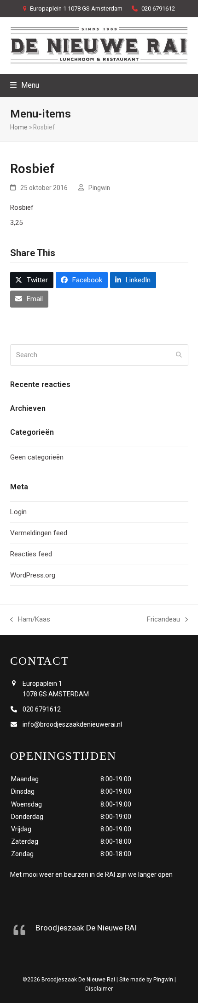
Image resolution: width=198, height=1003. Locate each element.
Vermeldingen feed (38, 533)
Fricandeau (163, 620)
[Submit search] (179, 354)
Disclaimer (99, 989)
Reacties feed (31, 554)
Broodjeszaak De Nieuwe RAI (86, 927)
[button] (24, 85)
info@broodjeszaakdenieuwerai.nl (72, 724)
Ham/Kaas (30, 620)
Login (18, 512)
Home (19, 127)
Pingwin (99, 187)
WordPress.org (32, 575)
